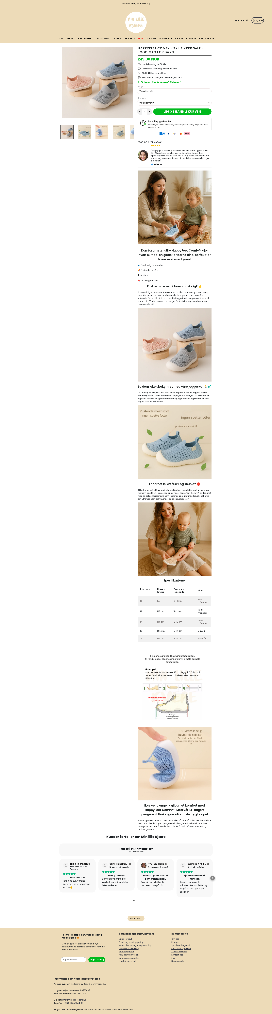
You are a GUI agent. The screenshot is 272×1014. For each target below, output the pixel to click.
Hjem (61, 38)
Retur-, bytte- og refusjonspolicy (135, 945)
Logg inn (239, 20)
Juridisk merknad (127, 961)
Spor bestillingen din (159, 38)
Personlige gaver (124, 38)
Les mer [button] (184, 891)
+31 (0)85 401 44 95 (73, 1003)
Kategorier (85, 38)
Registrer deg (97, 959)
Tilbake (137, 918)
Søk (173, 958)
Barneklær (103, 38)
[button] (59, 878)
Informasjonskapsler (129, 958)
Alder (70, 38)
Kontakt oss (206, 38)
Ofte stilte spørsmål (181, 948)
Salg (141, 38)
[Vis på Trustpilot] (66, 865)
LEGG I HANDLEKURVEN (182, 111)
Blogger (191, 38)
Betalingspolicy (126, 951)
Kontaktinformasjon (129, 954)
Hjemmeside (177, 961)
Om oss (179, 38)
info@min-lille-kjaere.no (74, 999)
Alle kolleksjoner (179, 951)
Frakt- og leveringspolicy (131, 942)
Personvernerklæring (129, 948)
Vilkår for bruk (125, 939)
